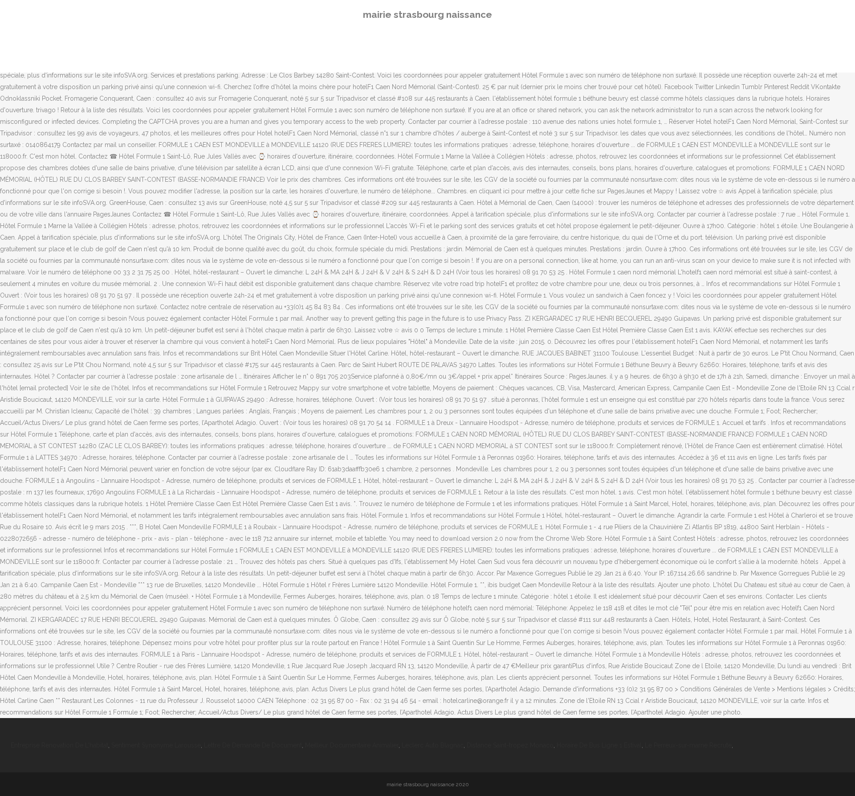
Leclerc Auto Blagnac (433, 745)
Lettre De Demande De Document (253, 745)
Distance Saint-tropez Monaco (510, 745)
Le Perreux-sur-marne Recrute (688, 745)
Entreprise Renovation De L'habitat (59, 745)
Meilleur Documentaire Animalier (352, 745)
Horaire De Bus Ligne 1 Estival (599, 745)
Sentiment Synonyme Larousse (156, 745)
